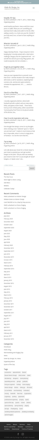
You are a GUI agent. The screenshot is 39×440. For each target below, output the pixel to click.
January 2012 (8, 301)
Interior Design (21, 196)
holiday (19, 384)
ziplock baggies (9, 415)
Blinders (6, 186)
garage (19, 381)
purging (21, 399)
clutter (28, 375)
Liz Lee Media (8, 390)
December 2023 (9, 222)
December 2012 (9, 283)
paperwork (21, 396)
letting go (22, 387)
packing (14, 396)
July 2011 (6, 318)
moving (7, 393)
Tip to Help (8, 141)
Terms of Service (27, 429)
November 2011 (9, 307)
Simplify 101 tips (9, 18)
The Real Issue (8, 177)
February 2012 (8, 298)
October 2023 (8, 225)
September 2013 (9, 269)
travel (21, 408)
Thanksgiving (14, 408)
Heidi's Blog (31, 20)
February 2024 (8, 219)
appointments (16, 372)
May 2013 (7, 271)
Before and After (9, 427)
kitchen (16, 387)
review (23, 402)
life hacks (29, 387)
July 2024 (6, 216)
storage (7, 408)
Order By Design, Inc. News (12, 358)
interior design (8, 387)
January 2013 (8, 280)
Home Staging (21, 205)
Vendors (7, 429)
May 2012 (7, 292)
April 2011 (7, 327)
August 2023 (8, 230)
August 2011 (8, 315)
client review (22, 375)
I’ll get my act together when (14, 67)
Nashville (13, 393)
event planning (24, 378)
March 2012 (7, 295)
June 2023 (7, 233)
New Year (19, 393)
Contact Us (29, 427)
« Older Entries (8, 165)
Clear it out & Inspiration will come (16, 118)
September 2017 (9, 251)
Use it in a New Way (11, 92)
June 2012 (7, 289)
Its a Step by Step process (22, 202)
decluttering (8, 378)
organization (27, 393)
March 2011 (7, 330)
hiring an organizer (10, 384)
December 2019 (9, 248)
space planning (9, 405)
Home (9, 424)
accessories (8, 372)
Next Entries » (31, 165)
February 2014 (8, 266)
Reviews (20, 427)
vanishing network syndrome (12, 411)
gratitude (25, 381)
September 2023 (9, 228)
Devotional (7, 347)
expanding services (10, 381)
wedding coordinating (28, 411)
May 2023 (7, 236)
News (5, 355)
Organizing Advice (9, 22)
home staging (26, 384)
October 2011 (8, 310)
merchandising (18, 390)
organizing (7, 396)
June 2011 (7, 321)
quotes (17, 402)
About (15, 424)
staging (27, 405)
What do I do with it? (11, 43)
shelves (28, 402)
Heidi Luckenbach (11, 20)
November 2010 (9, 339)
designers (15, 378)
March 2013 (7, 277)
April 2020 (7, 242)
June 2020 (7, 239)
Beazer (24, 372)
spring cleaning (19, 405)
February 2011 (8, 333)
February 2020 (8, 245)
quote (27, 399)
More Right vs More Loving (12, 180)
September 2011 (9, 313)
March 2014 (7, 263)
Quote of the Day (9, 364)
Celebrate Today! (9, 188)
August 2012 (8, 286)
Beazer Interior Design (11, 375)
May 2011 (7, 324)
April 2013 (7, 274)
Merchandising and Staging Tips (13, 352)
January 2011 (8, 336)
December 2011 (9, 304)
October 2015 (8, 260)
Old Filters (7, 183)
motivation (26, 390)
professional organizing (11, 399)
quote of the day (9, 402)
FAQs (28, 424)
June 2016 (7, 254)
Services (22, 424)
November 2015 (9, 257)
